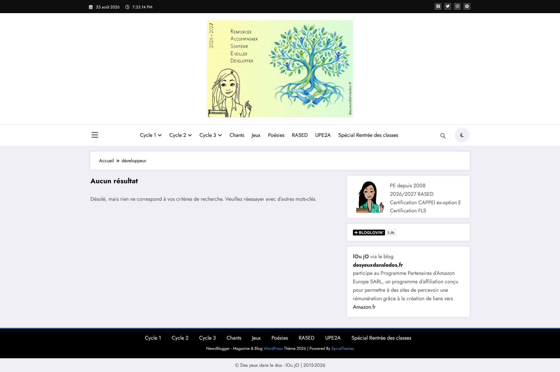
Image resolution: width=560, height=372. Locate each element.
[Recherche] (443, 136)
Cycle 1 (148, 135)
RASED (300, 135)
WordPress (273, 348)
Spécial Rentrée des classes (368, 135)
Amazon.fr (364, 307)
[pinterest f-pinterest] (466, 6)
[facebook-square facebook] (438, 6)
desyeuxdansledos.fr (378, 265)
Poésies (276, 135)
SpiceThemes (342, 348)
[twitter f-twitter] (447, 6)
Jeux (256, 135)
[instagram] (457, 6)
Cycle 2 (177, 135)
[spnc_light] (462, 135)
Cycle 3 (208, 135)
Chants (237, 135)
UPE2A (323, 135)
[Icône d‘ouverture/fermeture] (94, 135)
